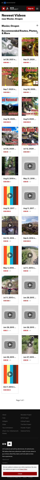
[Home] (11, 8)
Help (3, 418)
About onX (5, 459)
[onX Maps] (7, 445)
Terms (24, 477)
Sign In (30, 8)
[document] (20, 470)
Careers (4, 463)
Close (20, 474)
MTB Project (25, 418)
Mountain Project (26, 415)
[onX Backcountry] (8, 2)
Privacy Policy (23, 469)
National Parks (25, 431)
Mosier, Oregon (10, 25)
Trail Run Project (26, 424)
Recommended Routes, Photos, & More (20, 31)
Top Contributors (7, 428)
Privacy (30, 477)
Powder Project (25, 428)
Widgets (5, 421)
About (4, 415)
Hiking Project (25, 421)
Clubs (4, 424)
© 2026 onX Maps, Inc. (14, 477)
